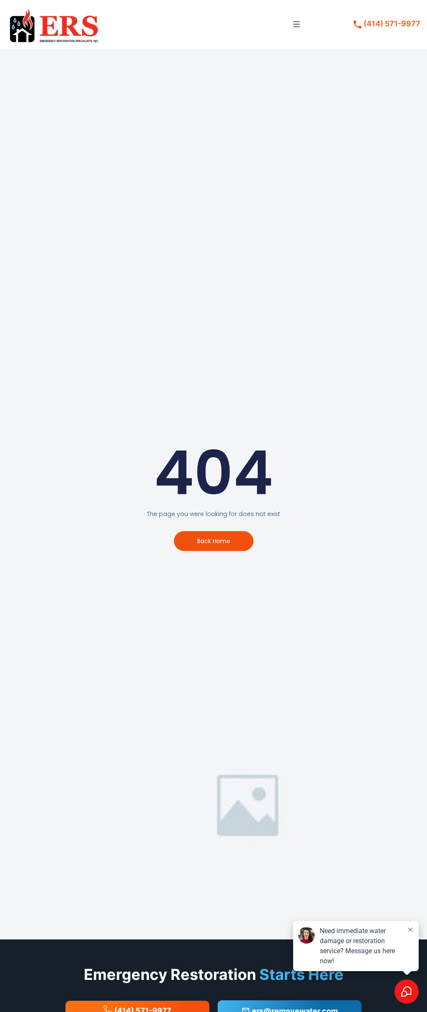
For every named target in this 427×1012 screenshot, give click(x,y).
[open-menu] (296, 24)
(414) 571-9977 (392, 24)
